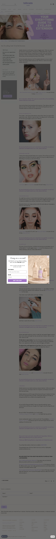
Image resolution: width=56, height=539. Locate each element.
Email (9, 274)
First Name (11, 269)
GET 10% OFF (17, 281)
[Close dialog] (48, 257)
